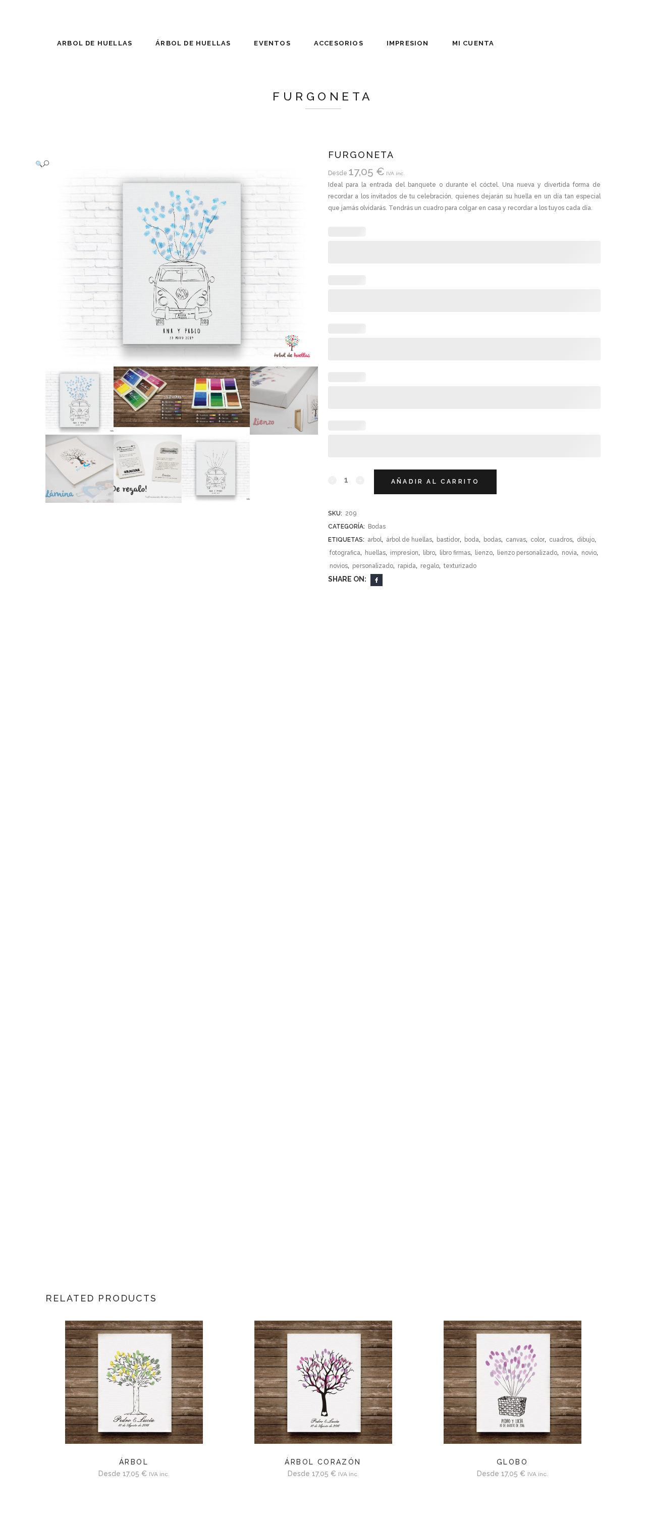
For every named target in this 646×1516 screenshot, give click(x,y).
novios (339, 565)
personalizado (372, 565)
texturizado (460, 565)
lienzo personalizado (527, 552)
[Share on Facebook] (376, 579)
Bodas (377, 526)
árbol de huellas (409, 539)
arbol (374, 539)
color (537, 539)
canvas (516, 539)
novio (589, 552)
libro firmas (455, 552)
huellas (375, 552)
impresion (404, 552)
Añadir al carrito (435, 481)
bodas (492, 539)
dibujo (586, 539)
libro (429, 552)
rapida (407, 565)
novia (569, 552)
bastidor (448, 539)
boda (471, 539)
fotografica (345, 552)
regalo (429, 565)
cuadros (560, 539)
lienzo (484, 552)
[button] (171, 164)
